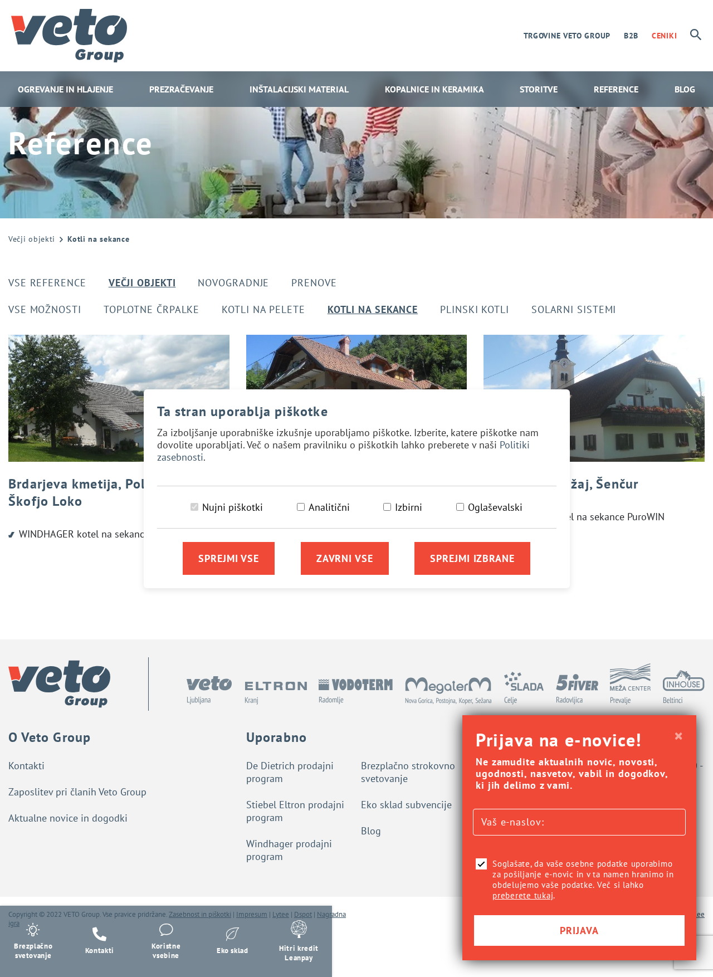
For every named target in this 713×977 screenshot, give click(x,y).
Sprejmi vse (228, 558)
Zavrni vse (344, 558)
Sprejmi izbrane (472, 558)
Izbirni (408, 507)
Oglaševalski (495, 507)
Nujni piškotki (232, 507)
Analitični (329, 507)
